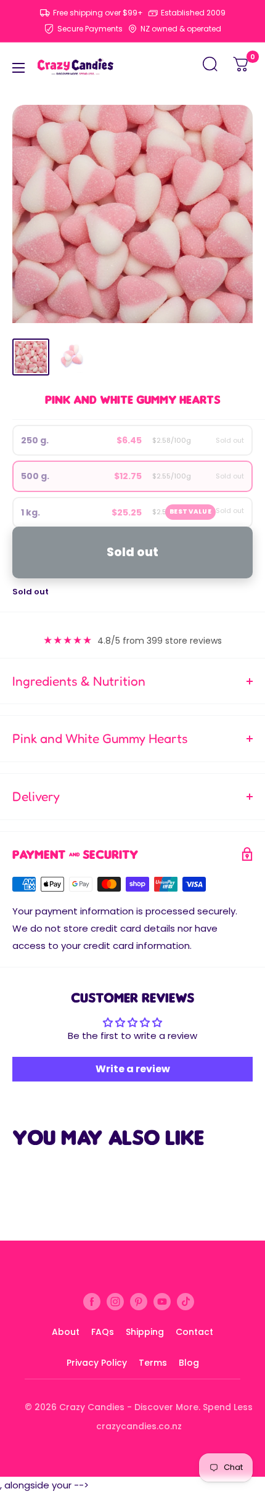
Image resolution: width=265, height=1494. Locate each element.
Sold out (132, 552)
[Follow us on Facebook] (91, 1301)
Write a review (133, 1069)
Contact (194, 1332)
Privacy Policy (97, 1363)
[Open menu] (18, 68)
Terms (153, 1363)
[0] (241, 67)
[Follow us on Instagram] (115, 1301)
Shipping (145, 1332)
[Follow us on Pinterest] (138, 1301)
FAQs (102, 1332)
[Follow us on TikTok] (185, 1301)
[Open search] (210, 67)
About (66, 1332)
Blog (189, 1363)
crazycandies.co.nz (139, 1426)
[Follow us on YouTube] (162, 1301)
